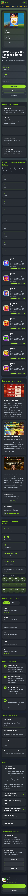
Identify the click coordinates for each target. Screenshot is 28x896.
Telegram (14, 95)
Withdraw (15, 603)
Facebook (14, 864)
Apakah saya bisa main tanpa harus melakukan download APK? (13, 802)
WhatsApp (14, 859)
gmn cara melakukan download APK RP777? (10, 794)
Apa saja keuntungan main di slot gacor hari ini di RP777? (13, 809)
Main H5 (14, 91)
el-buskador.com (12, 882)
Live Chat (14, 868)
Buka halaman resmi (11, 513)
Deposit (6, 603)
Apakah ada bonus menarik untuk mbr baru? (12, 822)
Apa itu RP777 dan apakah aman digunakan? (11, 767)
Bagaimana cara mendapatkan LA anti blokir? (12, 816)
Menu (24, 2)
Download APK (14, 86)
